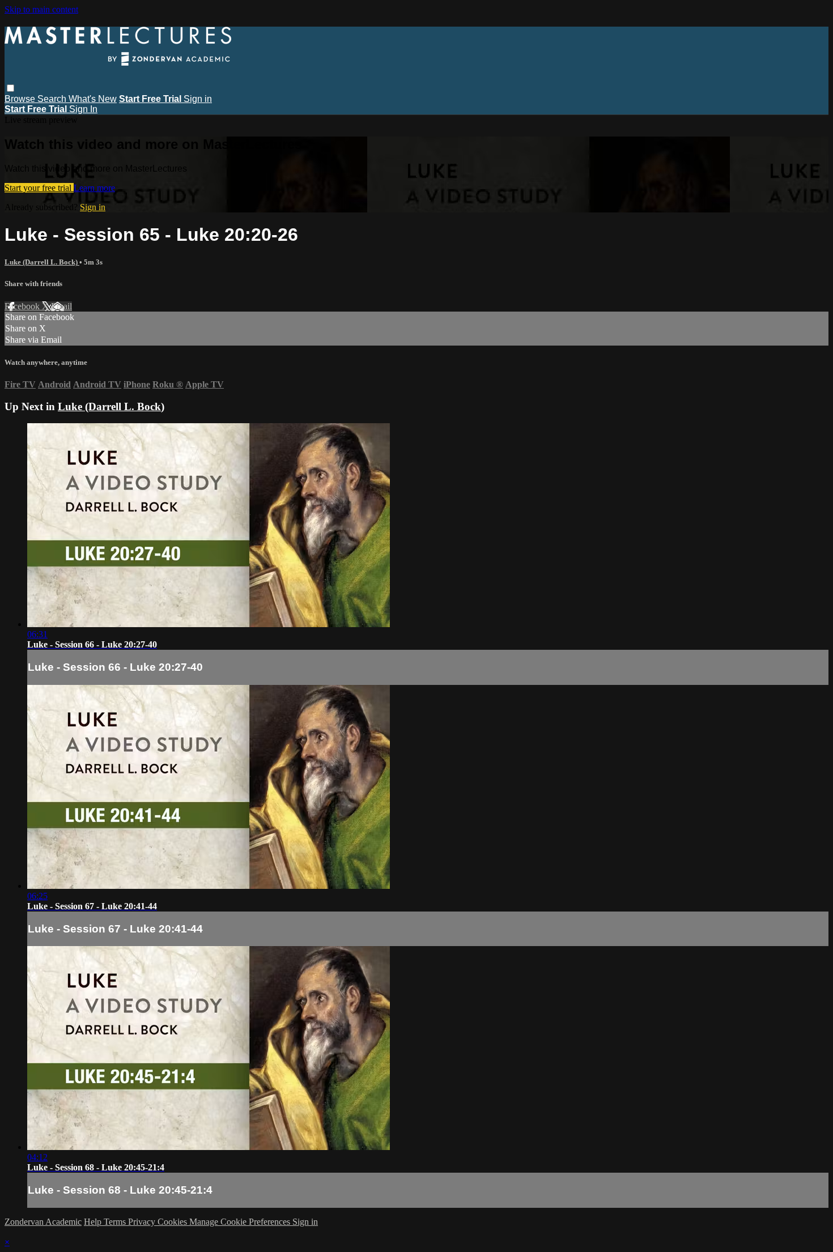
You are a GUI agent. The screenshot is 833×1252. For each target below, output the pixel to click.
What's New (93, 99)
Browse (21, 99)
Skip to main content (41, 9)
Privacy (143, 1222)
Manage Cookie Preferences (240, 1222)
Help (94, 1222)
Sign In (83, 109)
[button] (10, 88)
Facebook (23, 306)
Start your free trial (39, 188)
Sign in (198, 99)
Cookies (173, 1222)
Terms (116, 1222)
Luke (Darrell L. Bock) (42, 262)
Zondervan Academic (43, 1222)
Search (53, 99)
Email (61, 306)
